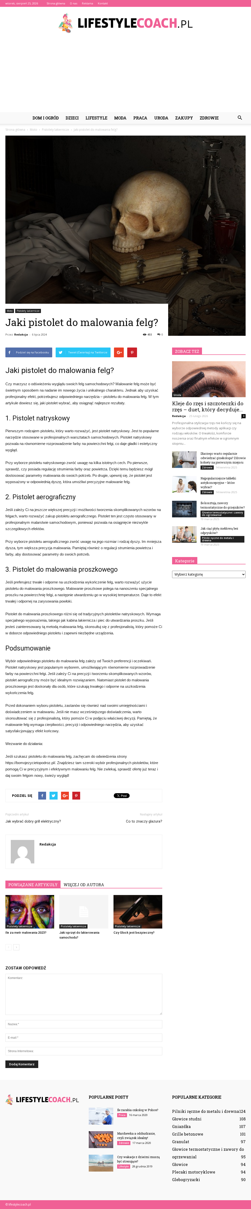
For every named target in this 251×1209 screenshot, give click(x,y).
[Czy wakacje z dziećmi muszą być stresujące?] (101, 1163)
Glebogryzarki (186, 1179)
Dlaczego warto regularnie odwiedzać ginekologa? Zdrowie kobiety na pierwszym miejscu (223, 458)
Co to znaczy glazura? (144, 821)
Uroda (161, 117)
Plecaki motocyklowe (193, 1171)
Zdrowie (209, 117)
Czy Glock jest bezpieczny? (133, 932)
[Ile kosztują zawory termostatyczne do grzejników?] (184, 509)
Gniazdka (181, 1126)
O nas (73, 3)
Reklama (87, 3)
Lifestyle (96, 117)
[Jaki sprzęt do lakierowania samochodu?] (83, 912)
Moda (120, 117)
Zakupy (184, 117)
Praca (140, 117)
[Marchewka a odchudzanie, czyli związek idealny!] (101, 1139)
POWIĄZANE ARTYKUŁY (33, 884)
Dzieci (72, 117)
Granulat (180, 1141)
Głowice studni (186, 1118)
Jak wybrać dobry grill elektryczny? (33, 821)
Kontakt (103, 3)
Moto (10, 311)
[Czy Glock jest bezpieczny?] (137, 912)
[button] (240, 118)
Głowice (180, 1164)
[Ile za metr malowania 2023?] (29, 912)
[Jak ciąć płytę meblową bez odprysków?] (184, 534)
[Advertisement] (125, 75)
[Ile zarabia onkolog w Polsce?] (101, 1116)
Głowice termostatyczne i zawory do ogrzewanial (222, 514)
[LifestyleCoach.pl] (125, 23)
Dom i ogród (46, 117)
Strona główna (56, 3)
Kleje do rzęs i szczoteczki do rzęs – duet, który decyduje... (207, 406)
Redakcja (21, 334)
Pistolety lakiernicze (28, 311)
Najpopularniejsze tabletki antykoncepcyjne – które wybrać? (218, 482)
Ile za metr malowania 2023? (25, 932)
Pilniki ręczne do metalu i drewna (218, 539)
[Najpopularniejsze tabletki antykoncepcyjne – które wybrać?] (184, 484)
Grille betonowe (187, 1134)
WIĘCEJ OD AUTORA (83, 884)
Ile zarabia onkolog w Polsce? (137, 1110)
